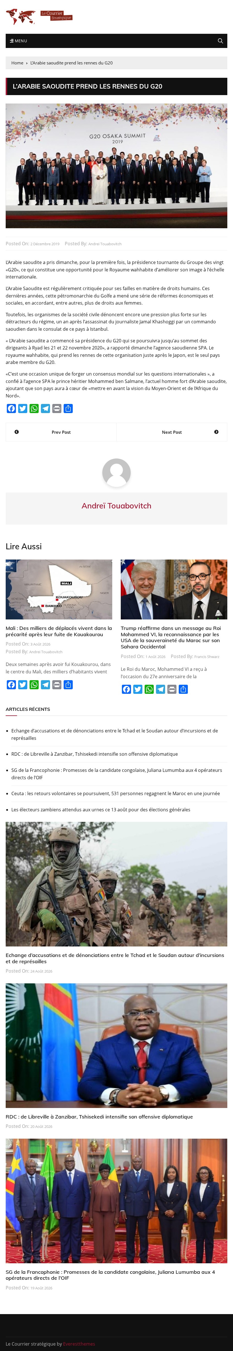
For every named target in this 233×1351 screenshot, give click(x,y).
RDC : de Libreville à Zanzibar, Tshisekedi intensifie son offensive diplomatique (94, 754)
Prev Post (61, 432)
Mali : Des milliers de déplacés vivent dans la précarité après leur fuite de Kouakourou (59, 631)
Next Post (172, 432)
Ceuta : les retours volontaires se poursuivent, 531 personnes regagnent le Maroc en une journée (115, 793)
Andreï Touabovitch (105, 243)
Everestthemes (79, 1344)
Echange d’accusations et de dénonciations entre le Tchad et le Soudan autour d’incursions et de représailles (114, 734)
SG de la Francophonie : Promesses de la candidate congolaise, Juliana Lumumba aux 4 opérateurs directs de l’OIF (116, 774)
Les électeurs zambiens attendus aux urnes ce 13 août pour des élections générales (100, 810)
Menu (20, 40)
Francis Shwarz (206, 656)
